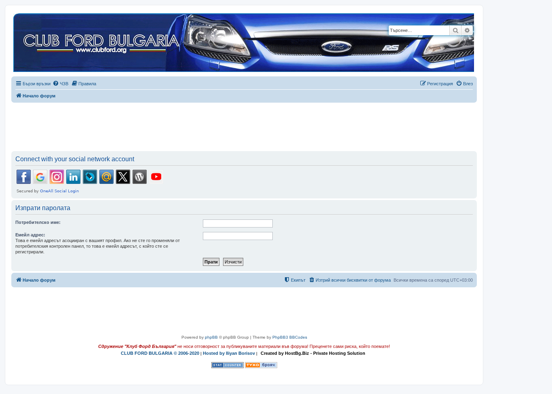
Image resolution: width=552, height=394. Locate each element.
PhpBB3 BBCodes (289, 337)
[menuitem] (60, 83)
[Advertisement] (244, 125)
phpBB (211, 337)
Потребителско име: (38, 222)
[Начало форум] (243, 43)
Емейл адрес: (30, 234)
